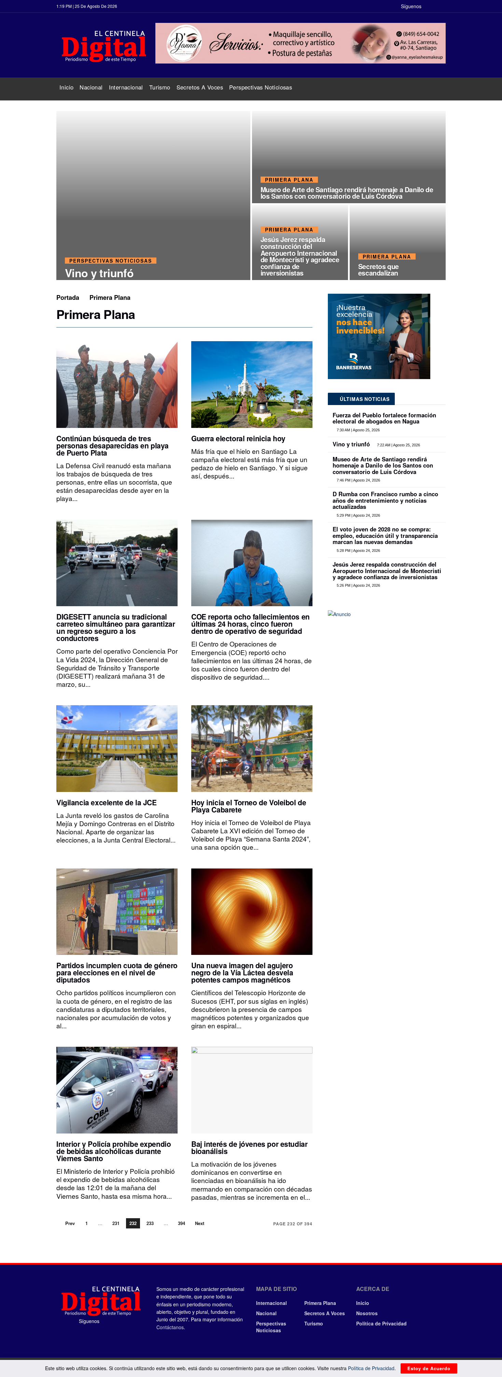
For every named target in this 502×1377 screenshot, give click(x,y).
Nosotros (367, 1313)
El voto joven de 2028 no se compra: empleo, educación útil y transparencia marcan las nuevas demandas (385, 535)
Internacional (126, 87)
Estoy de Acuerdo (428, 1368)
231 (116, 1223)
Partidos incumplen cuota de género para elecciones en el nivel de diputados (117, 972)
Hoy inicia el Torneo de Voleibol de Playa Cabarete (248, 806)
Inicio (66, 87)
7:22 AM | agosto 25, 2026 (398, 445)
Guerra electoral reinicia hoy (238, 438)
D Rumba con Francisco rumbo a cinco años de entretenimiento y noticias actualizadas (385, 500)
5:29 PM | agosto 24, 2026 (358, 515)
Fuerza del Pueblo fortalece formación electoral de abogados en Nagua (384, 418)
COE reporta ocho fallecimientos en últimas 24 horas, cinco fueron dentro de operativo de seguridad (250, 623)
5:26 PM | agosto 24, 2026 (358, 585)
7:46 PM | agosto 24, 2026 (358, 480)
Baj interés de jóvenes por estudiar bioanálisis (249, 1147)
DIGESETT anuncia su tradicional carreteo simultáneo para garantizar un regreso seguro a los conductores (115, 627)
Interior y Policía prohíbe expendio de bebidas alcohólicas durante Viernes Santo (113, 1151)
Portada (67, 297)
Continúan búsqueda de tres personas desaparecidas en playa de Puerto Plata (112, 445)
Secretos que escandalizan (378, 270)
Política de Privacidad (381, 1323)
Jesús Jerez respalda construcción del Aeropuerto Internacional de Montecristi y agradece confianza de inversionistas (300, 256)
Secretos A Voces (200, 87)
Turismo (159, 87)
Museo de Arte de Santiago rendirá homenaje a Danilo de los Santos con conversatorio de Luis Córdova (347, 193)
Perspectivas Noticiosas (260, 87)
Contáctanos (170, 1327)
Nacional (91, 87)
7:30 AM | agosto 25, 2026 (358, 430)
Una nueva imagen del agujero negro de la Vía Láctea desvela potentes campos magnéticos (242, 972)
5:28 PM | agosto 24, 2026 (358, 550)
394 (181, 1223)
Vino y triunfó (99, 273)
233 (150, 1223)
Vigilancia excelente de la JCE (106, 802)
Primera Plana (289, 180)
